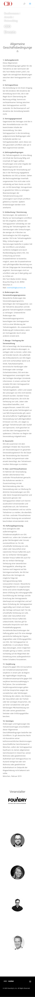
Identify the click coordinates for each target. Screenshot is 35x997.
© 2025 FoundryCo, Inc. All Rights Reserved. (16, 988)
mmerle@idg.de (17, 861)
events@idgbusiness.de (16, 287)
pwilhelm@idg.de (17, 962)
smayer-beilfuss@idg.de (17, 893)
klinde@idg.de (17, 925)
